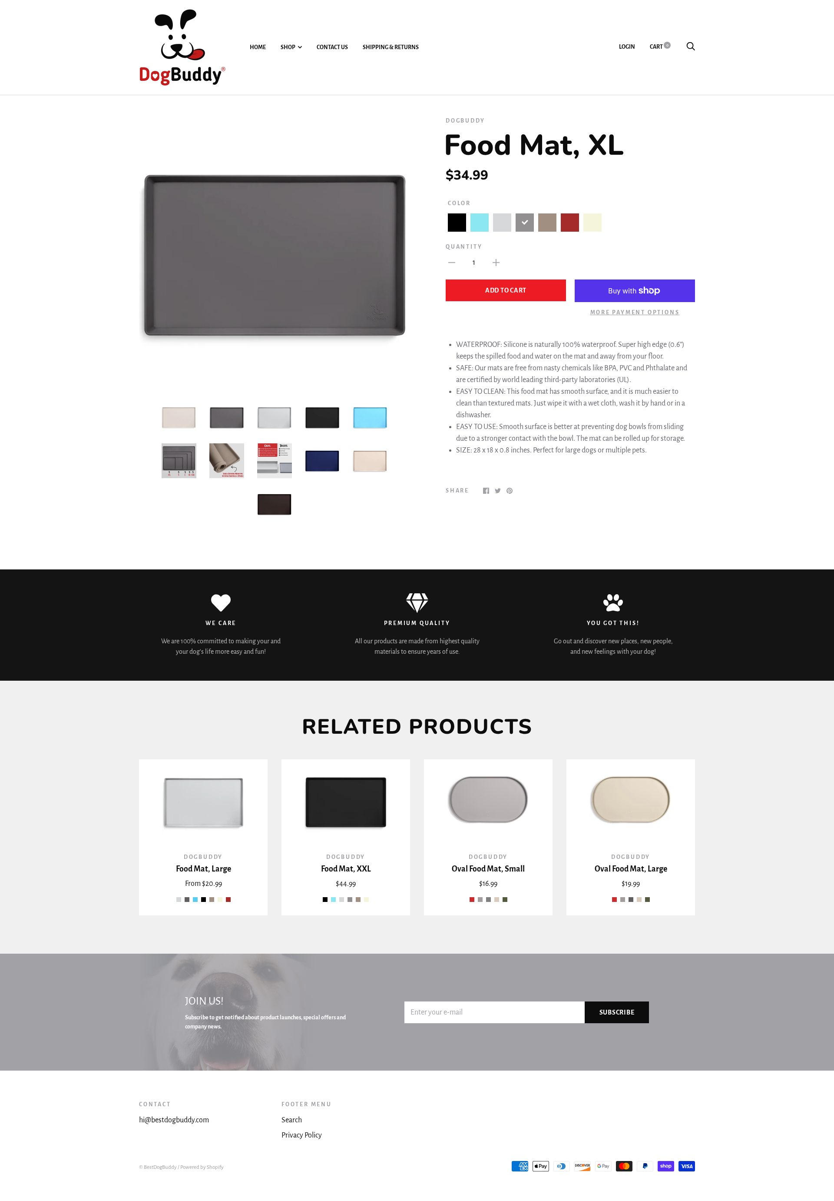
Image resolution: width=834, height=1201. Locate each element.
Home (258, 47)
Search (291, 1120)
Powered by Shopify (202, 1167)
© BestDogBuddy (158, 1167)
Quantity (464, 247)
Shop (288, 47)
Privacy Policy (301, 1135)
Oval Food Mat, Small (488, 869)
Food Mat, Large (203, 869)
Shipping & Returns (391, 47)
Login (627, 47)
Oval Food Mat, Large (631, 869)
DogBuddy (465, 121)
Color (459, 203)
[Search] (690, 47)
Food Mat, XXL (346, 869)
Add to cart (505, 290)
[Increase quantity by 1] (496, 263)
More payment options (635, 312)
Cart (659, 47)
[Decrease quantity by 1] (452, 263)
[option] (274, 252)
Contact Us (332, 47)
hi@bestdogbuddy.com (174, 1120)
